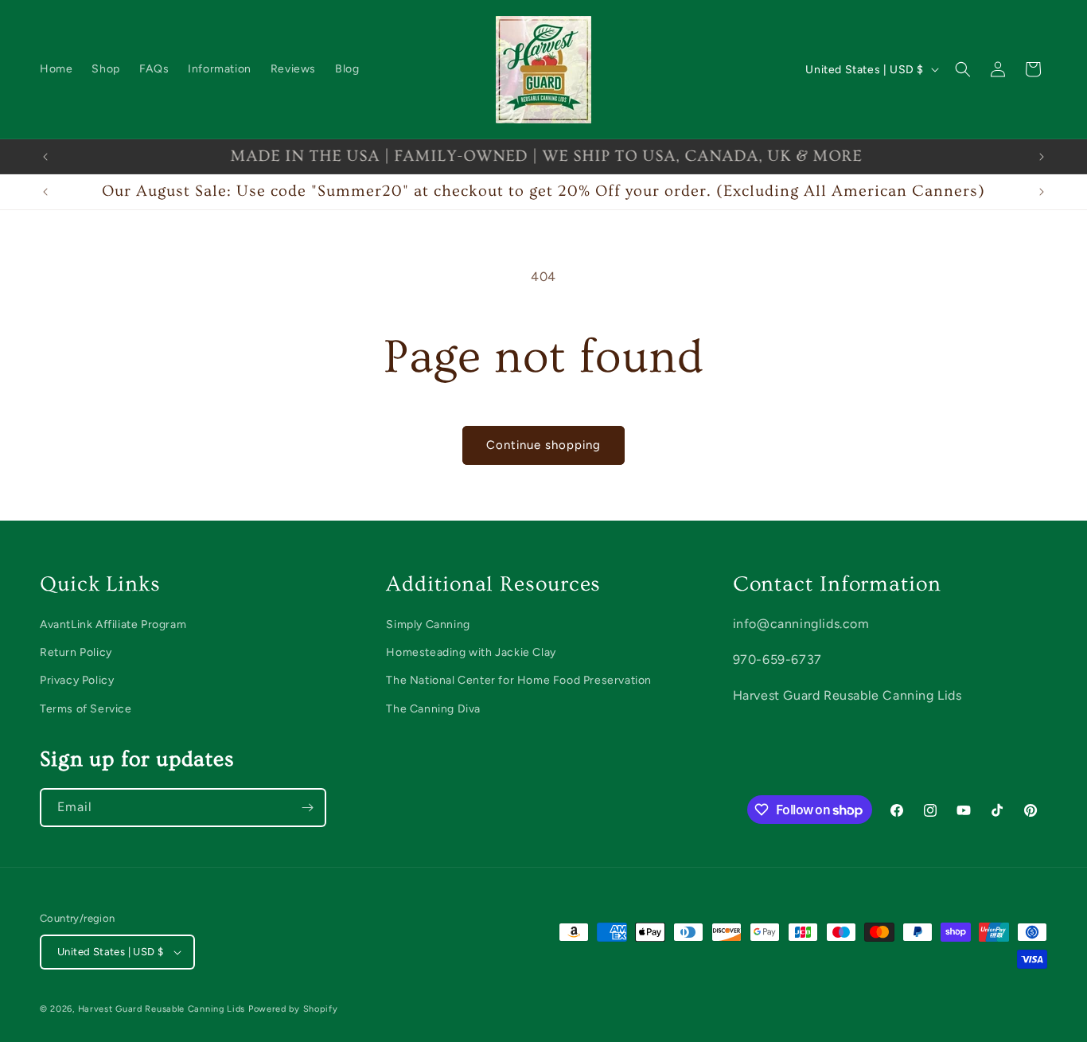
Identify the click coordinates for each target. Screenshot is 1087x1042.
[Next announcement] (1041, 157)
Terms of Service (86, 709)
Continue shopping (543, 445)
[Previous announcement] (45, 157)
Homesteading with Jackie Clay (470, 652)
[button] (962, 69)
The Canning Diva (433, 709)
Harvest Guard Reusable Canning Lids (162, 1009)
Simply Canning (427, 624)
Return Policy (76, 652)
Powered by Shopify (293, 1009)
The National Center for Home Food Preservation (519, 680)
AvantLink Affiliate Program (113, 624)
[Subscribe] (307, 807)
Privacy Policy (77, 680)
